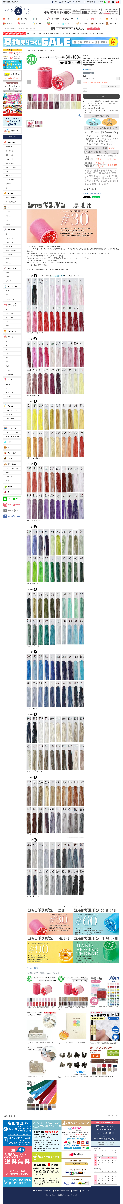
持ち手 (7, 272)
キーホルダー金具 (11, 418)
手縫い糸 (8, 216)
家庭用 (41, 50)
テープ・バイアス (11, 313)
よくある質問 (89, 2)
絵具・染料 (83, 23)
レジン (67, 23)
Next (79, 82)
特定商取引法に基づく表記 (62, 1190)
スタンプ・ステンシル (12, 468)
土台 (7, 357)
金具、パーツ (9, 281)
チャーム (8, 422)
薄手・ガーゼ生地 (11, 167)
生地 (8, 19)
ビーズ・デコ (55, 23)
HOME (28, 50)
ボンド (7, 481)
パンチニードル (10, 370)
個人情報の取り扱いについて (42, 1190)
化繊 (7, 171)
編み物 (10, 486)
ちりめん (8, 384)
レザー (10, 458)
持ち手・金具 (69, 19)
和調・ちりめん (10, 179)
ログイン (55, 2)
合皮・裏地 (9, 175)
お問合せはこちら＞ (107, 1126)
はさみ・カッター (11, 250)
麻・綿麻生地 (9, 151)
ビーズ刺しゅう (10, 374)
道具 (7, 362)
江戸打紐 (8, 396)
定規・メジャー (10, 238)
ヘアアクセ (9, 414)
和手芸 (23, 23)
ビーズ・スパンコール (12, 432)
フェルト (8, 472)
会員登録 (63, 2)
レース (7, 321)
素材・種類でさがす (11, 202)
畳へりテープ (9, 392)
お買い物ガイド (78, 2)
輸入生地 (24, 19)
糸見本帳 (8, 224)
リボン (7, 326)
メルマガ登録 (99, 2)
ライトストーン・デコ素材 (12, 436)
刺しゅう (9, 23)
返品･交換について (89, 189)
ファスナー (9, 291)
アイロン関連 (9, 242)
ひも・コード (9, 317)
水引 (7, 400)
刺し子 (7, 366)
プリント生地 (9, 159)
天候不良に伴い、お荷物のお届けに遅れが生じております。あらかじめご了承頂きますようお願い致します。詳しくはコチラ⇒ (65, 33)
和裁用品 (8, 263)
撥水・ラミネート (11, 155)
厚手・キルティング (11, 163)
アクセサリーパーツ (11, 410)
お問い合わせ (85, 1190)
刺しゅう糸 (9, 220)
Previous (29, 82)
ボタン (7, 295)
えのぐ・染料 (12, 453)
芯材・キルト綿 (10, 188)
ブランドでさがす (11, 198)
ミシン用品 (9, 254)
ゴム (7, 309)
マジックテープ (10, 299)
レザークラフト (99, 23)
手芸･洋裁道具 (55, 19)
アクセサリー (40, 23)
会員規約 (75, 1190)
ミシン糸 (36, 50)
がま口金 (8, 277)
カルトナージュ (114, 19)
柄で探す (8, 184)
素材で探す (9, 146)
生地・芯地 (11, 142)
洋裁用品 (8, 258)
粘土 (9, 447)
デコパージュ (9, 476)
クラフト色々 (113, 23)
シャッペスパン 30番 (50, 50)
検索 (70, 1)
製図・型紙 (9, 246)
